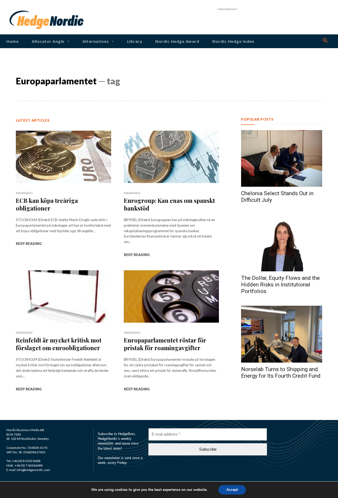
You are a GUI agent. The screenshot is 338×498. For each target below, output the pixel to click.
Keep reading (29, 243)
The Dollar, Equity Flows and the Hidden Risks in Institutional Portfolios (280, 284)
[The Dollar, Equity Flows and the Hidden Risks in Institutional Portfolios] (281, 242)
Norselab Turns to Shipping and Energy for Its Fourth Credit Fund (281, 372)
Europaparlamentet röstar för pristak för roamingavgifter (165, 344)
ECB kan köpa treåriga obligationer (47, 204)
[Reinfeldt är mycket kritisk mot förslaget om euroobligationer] (63, 296)
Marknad (24, 193)
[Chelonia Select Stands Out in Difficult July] (281, 158)
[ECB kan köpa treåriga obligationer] (63, 157)
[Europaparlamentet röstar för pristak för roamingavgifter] (171, 296)
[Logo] (23, 20)
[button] (325, 40)
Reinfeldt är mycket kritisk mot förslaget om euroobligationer (58, 344)
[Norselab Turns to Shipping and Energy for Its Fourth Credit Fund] (281, 334)
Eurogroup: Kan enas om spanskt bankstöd (169, 204)
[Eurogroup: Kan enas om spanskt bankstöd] (171, 157)
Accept (232, 489)
